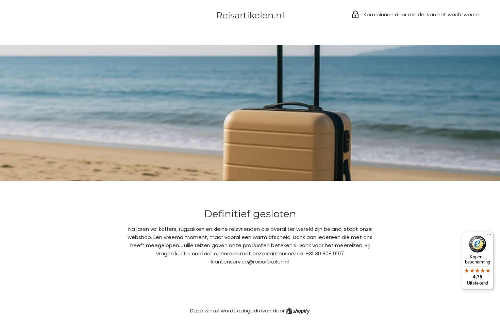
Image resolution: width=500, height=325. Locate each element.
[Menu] (489, 236)
